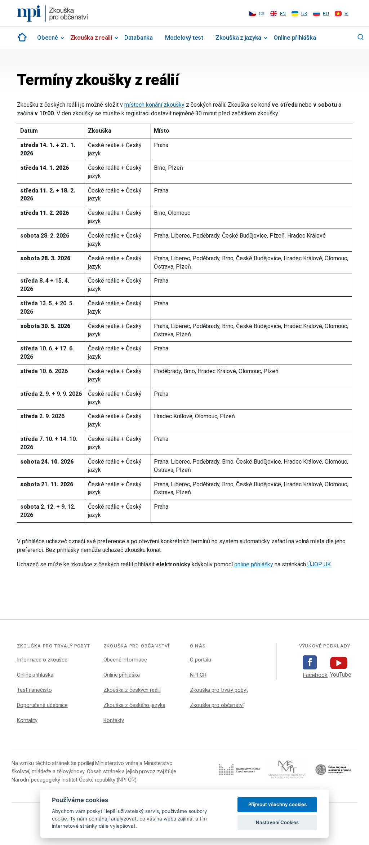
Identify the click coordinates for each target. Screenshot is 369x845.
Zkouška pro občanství (217, 705)
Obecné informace (125, 659)
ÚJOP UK (319, 564)
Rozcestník (21, 37)
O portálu (200, 659)
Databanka (138, 37)
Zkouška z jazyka (238, 37)
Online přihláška (295, 37)
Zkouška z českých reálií (132, 690)
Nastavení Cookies (277, 822)
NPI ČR (198, 675)
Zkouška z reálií (91, 37)
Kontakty (27, 720)
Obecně (47, 37)
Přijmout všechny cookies (277, 804)
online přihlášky (253, 564)
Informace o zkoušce (42, 659)
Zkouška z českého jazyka (134, 705)
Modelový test (184, 37)
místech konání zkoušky (154, 104)
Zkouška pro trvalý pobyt (219, 690)
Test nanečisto (34, 690)
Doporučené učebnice (42, 705)
